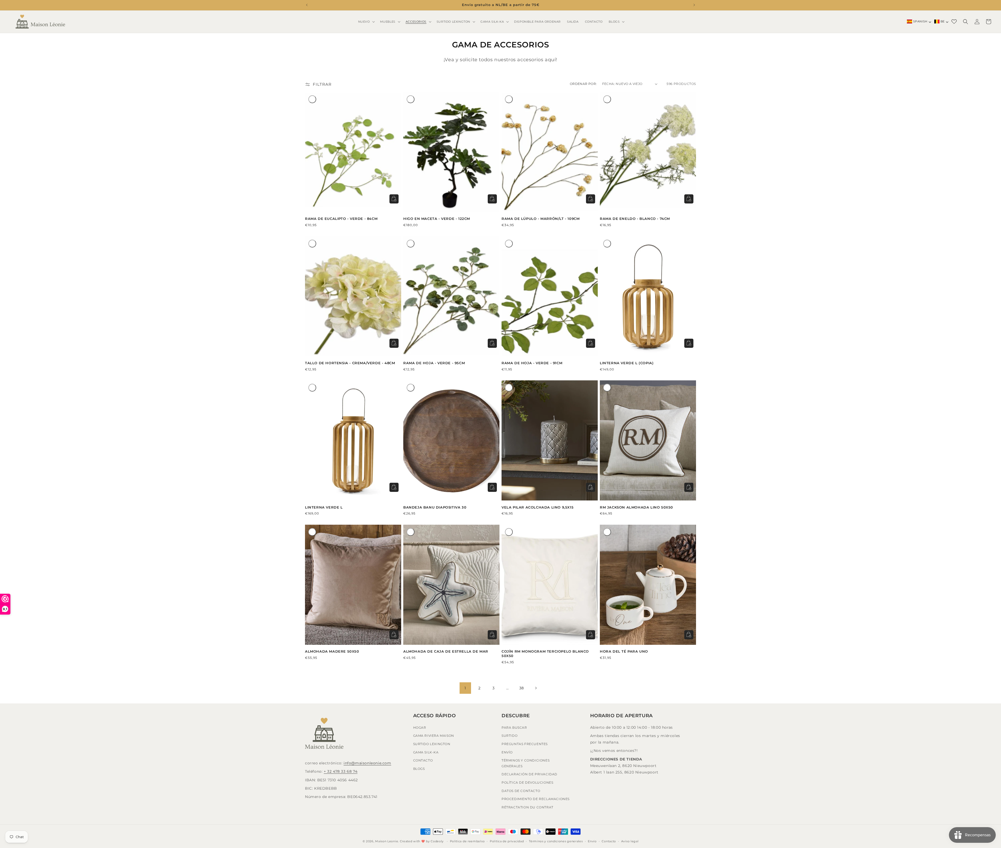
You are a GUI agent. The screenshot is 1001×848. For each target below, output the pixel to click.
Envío (507, 752)
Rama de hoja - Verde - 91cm (532, 363)
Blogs (419, 768)
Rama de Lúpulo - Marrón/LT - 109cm (540, 218)
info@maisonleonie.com (367, 762)
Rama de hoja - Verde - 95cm (434, 363)
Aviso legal (630, 841)
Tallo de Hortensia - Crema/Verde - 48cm (350, 363)
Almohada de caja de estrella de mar (445, 651)
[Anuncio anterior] (307, 5)
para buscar (514, 727)
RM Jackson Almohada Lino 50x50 (636, 507)
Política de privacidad (507, 841)
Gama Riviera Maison (433, 736)
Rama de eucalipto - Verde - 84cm (341, 218)
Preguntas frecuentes (525, 744)
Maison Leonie (386, 841)
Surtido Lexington (431, 744)
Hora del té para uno (624, 651)
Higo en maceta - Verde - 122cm (436, 218)
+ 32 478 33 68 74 (340, 771)
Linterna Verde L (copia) (627, 363)
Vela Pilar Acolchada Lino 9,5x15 (537, 507)
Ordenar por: (583, 84)
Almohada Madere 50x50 (332, 651)
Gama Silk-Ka (426, 752)
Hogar (419, 727)
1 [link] (465, 688)
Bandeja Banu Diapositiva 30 (434, 507)
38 (521, 688)
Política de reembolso (467, 841)
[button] (366, 22)
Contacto (423, 760)
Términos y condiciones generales (526, 763)
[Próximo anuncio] (694, 5)
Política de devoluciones (527, 782)
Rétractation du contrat (527, 807)
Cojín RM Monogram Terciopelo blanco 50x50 (545, 653)
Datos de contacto (521, 791)
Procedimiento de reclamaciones (536, 799)
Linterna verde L (324, 507)
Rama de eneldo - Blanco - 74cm (635, 218)
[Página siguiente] (535, 688)
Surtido (509, 736)
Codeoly (437, 841)
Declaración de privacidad (529, 774)
